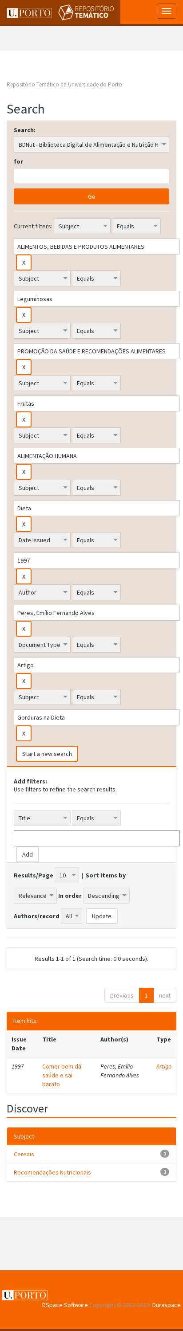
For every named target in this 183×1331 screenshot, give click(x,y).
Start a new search (47, 754)
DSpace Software (65, 1305)
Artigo (163, 1066)
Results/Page (33, 875)
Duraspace (166, 1305)
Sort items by (106, 875)
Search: (25, 130)
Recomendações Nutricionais (52, 1172)
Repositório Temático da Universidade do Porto (64, 84)
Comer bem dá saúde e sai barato (61, 1075)
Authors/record (37, 916)
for (18, 161)
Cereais (24, 1154)
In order (70, 896)
